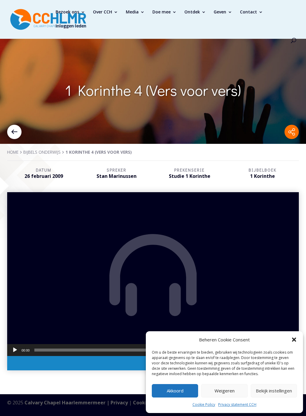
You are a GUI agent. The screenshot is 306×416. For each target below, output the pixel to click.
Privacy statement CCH (237, 404)
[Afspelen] (15, 350)
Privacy (119, 402)
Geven (220, 12)
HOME (13, 152)
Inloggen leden (71, 26)
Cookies (142, 402)
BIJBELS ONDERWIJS (42, 152)
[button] (294, 340)
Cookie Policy (203, 404)
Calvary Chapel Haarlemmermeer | (68, 402)
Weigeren (225, 391)
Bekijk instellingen (274, 391)
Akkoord (175, 391)
